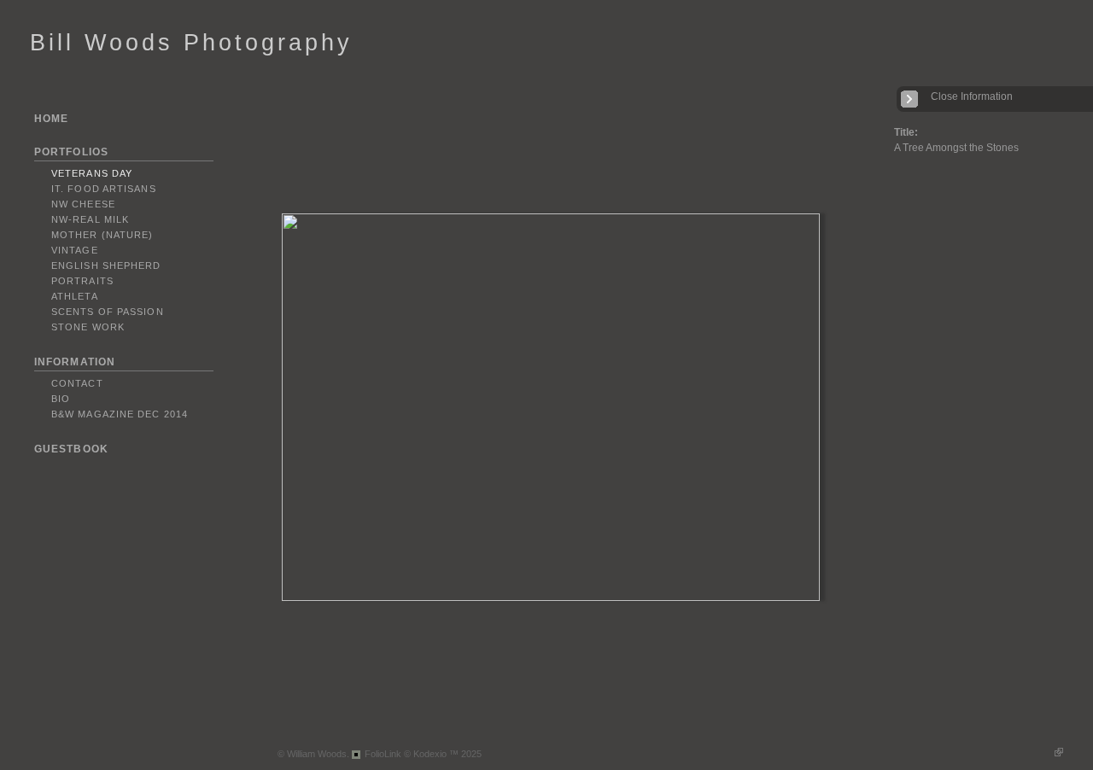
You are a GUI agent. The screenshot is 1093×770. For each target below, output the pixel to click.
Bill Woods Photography (191, 42)
